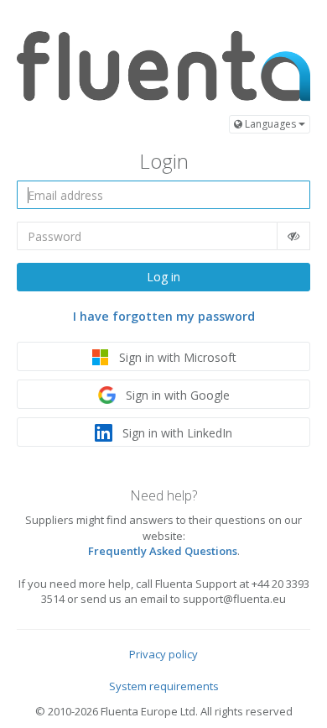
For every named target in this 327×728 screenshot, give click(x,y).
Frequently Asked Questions (162, 550)
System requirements (164, 686)
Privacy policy (163, 654)
